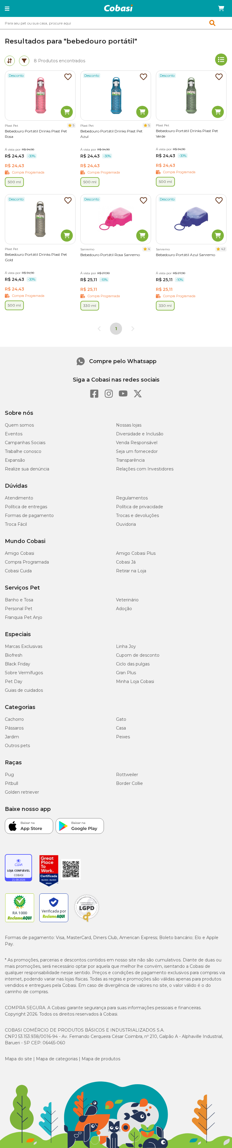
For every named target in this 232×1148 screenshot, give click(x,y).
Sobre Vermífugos (24, 672)
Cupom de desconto (138, 655)
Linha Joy (126, 646)
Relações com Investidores (144, 469)
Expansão (15, 460)
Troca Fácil (16, 524)
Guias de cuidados (24, 690)
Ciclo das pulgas (133, 664)
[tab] (9, 61)
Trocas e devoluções (137, 515)
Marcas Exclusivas (23, 646)
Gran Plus (126, 672)
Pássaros (14, 728)
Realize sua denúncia (27, 469)
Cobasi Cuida (18, 571)
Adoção (124, 608)
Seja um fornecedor (137, 451)
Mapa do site (18, 1059)
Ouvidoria (126, 524)
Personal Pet (18, 608)
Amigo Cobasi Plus (136, 553)
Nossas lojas (128, 425)
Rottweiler (127, 774)
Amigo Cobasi (19, 553)
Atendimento (19, 498)
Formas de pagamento (29, 515)
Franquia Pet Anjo (23, 617)
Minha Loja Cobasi (135, 681)
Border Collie (129, 783)
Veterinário (127, 600)
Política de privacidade (139, 506)
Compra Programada (27, 562)
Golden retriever (22, 792)
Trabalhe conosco (23, 451)
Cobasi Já (126, 562)
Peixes (123, 737)
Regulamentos (132, 498)
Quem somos (19, 425)
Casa (121, 728)
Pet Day (13, 681)
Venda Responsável (136, 442)
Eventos (13, 434)
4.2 (223, 249)
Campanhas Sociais (25, 442)
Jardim (12, 737)
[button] (7, 8)
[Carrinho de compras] (221, 8)
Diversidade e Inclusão (139, 434)
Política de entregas (26, 506)
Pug (9, 774)
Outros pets (17, 745)
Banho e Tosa (19, 600)
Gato (121, 719)
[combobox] (116, 23)
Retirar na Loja (131, 571)
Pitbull (11, 783)
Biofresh (13, 655)
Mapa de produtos (101, 1059)
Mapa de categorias (57, 1059)
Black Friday (17, 664)
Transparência (130, 460)
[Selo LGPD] (86, 922)
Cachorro (14, 719)
